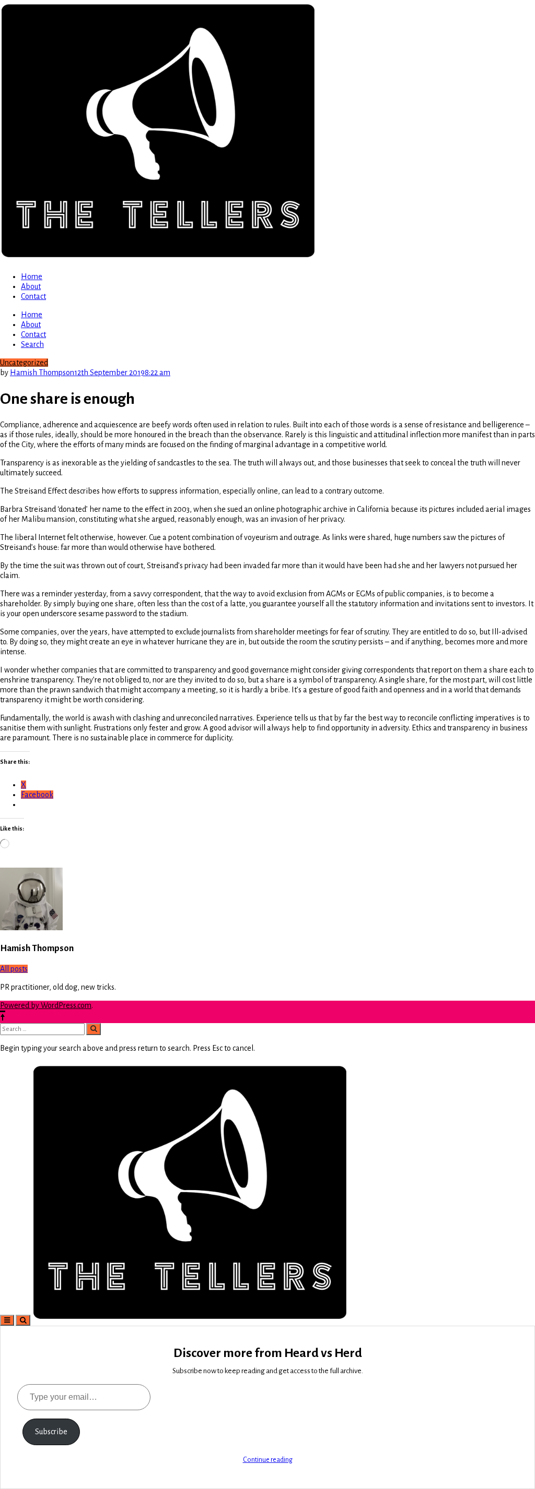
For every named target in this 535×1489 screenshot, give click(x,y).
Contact (33, 296)
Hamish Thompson (42, 372)
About (31, 286)
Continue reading (268, 1459)
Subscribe (51, 1431)
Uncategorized (24, 362)
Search (32, 344)
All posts (14, 969)
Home (31, 276)
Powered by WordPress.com (45, 1005)
